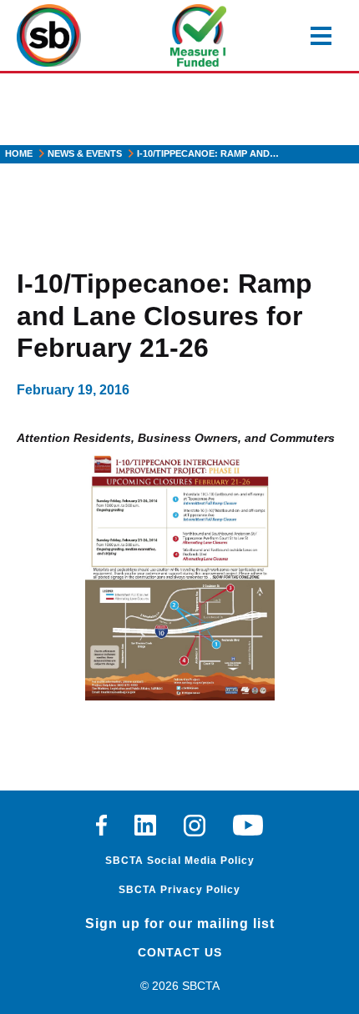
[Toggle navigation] (321, 35)
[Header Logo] (49, 35)
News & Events (85, 153)
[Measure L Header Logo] (198, 35)
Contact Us (180, 952)
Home (19, 153)
